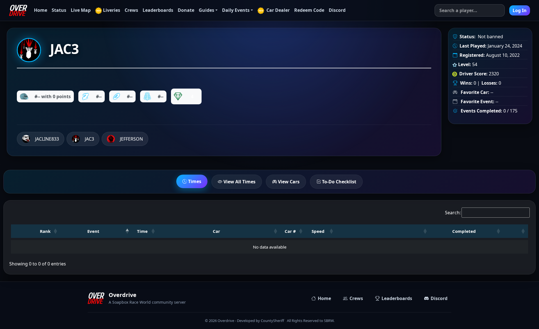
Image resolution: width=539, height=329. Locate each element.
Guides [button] (206, 10)
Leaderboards (158, 10)
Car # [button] (290, 231)
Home (40, 10)
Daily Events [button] (236, 10)
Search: (453, 212)
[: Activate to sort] (383, 231)
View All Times (238, 182)
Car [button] (216, 231)
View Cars (288, 182)
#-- (99, 96)
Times (194, 181)
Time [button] (142, 231)
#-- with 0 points (53, 96)
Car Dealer (277, 10)
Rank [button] (45, 231)
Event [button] (93, 231)
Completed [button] (464, 231)
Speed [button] (318, 231)
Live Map (81, 10)
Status (59, 10)
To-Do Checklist (338, 182)
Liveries (111, 10)
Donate (186, 10)
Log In (520, 10)
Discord (337, 10)
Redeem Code (309, 10)
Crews (131, 10)
